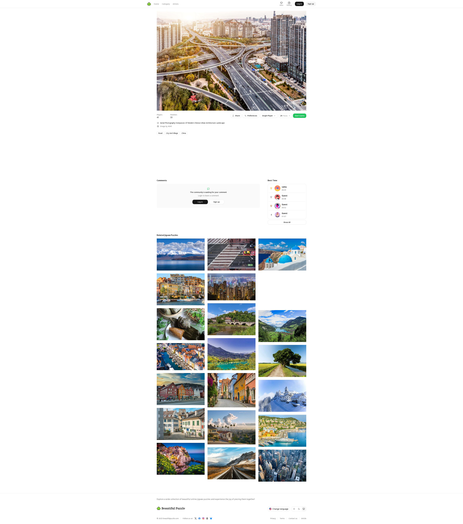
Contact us (293, 518)
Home (156, 4)
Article (303, 518)
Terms (282, 518)
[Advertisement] (229, 155)
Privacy (273, 518)
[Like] (161, 15)
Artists (176, 4)
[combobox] (285, 116)
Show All (286, 222)
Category (166, 4)
